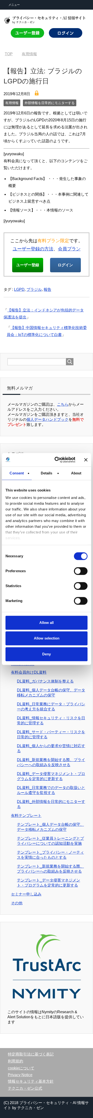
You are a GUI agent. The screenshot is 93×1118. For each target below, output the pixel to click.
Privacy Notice (20, 1075)
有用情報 (12, 103)
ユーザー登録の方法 (33, 248)
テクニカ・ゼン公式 (25, 1088)
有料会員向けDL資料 (28, 672)
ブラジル (34, 289)
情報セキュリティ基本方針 (31, 1081)
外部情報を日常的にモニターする (50, 103)
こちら (62, 404)
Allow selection (46, 638)
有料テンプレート (26, 816)
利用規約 (15, 1061)
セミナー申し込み (26, 894)
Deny (46, 654)
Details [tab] (46, 473)
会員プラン (69, 248)
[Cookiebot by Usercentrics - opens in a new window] (56, 460)
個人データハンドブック (47, 419)
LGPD (19, 289)
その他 (16, 903)
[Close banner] (86, 459)
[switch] (80, 571)
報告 (47, 289)
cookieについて (21, 1068)
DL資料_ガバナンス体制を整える (45, 681)
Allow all (46, 623)
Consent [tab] (17, 473)
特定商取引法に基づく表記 (31, 1054)
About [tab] (76, 473)
